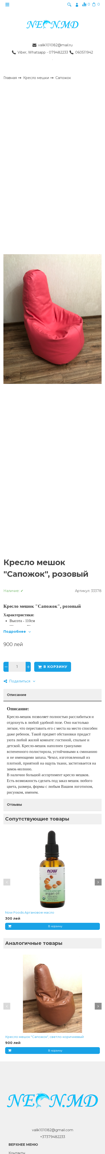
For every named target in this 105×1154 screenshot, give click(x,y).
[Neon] (52, 24)
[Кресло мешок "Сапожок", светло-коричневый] (52, 994)
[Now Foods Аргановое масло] (52, 869)
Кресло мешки (36, 77)
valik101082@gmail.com (52, 1130)
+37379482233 (52, 1137)
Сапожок (63, 78)
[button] (6, 882)
